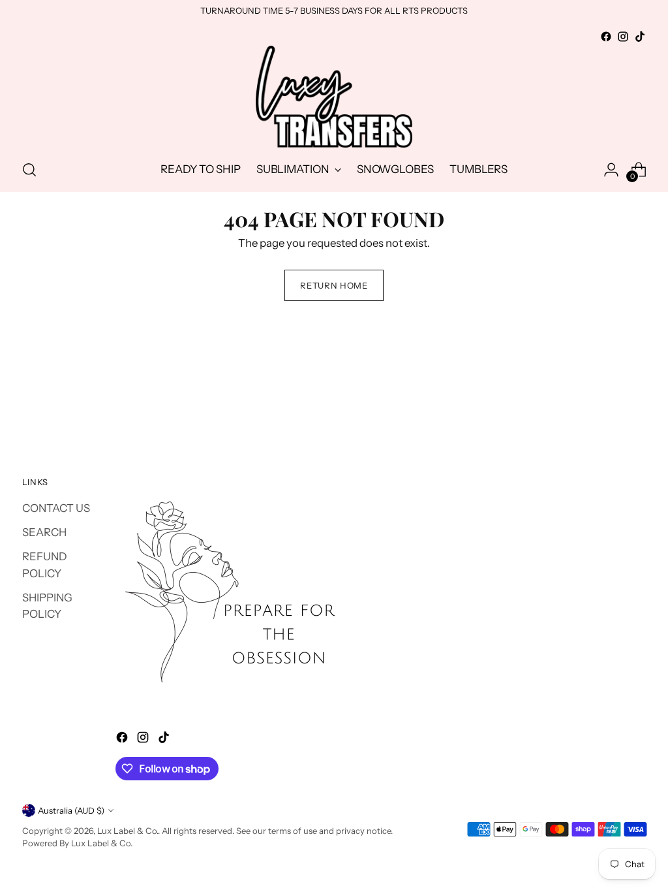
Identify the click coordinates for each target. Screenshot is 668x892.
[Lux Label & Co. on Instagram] (623, 36)
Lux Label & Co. (127, 830)
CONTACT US (56, 508)
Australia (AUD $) (71, 810)
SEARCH (44, 532)
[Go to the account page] (611, 170)
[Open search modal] (29, 170)
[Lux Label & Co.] (334, 97)
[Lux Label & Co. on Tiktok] (640, 36)
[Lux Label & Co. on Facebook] (606, 36)
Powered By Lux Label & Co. (77, 843)
